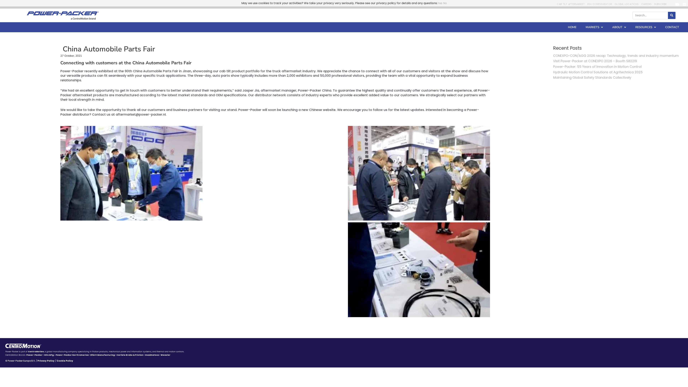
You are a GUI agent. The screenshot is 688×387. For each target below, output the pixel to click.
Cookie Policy (65, 360)
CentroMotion (36, 351)
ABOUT (617, 27)
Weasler (165, 354)
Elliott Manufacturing (102, 354)
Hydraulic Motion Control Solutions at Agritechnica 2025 (598, 72)
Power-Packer (34, 354)
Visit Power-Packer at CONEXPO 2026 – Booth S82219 (595, 61)
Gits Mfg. (49, 354)
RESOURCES (643, 27)
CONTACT (672, 27)
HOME (572, 27)
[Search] (671, 15)
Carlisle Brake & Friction (129, 354)
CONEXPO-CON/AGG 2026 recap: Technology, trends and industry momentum (616, 55)
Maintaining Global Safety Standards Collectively (592, 77)
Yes (440, 3)
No (445, 3)
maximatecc (152, 354)
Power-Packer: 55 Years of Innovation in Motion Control (597, 66)
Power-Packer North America (72, 354)
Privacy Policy (45, 360)
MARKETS (592, 27)
